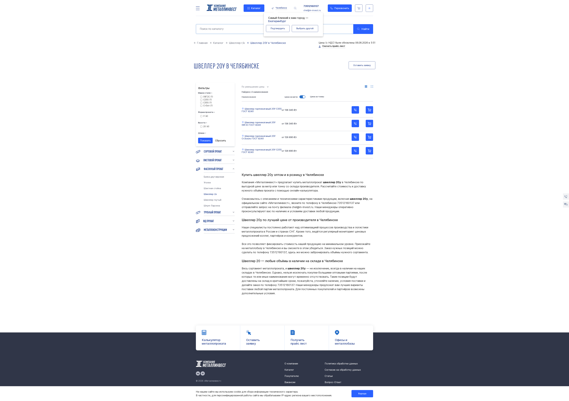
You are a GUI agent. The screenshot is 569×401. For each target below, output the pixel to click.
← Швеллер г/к (235, 42)
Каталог (255, 8)
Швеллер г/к (210, 194)
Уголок (207, 182)
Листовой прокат (212, 160)
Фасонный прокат (213, 169)
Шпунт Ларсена (212, 205)
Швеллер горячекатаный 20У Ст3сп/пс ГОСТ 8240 (258, 137)
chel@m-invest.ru (312, 10)
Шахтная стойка (212, 188)
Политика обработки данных (341, 363)
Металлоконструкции (215, 229)
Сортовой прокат (213, 151)
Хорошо (362, 393)
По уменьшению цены (253, 86)
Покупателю (291, 375)
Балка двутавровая (214, 176)
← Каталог (216, 42)
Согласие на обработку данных (343, 369)
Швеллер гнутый (212, 200)
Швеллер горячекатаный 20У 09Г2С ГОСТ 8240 (258, 123)
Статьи (329, 375)
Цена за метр (291, 97)
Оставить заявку (362, 65)
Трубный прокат (212, 212)
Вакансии (289, 382)
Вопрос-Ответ (333, 382)
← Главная (201, 42)
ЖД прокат (208, 221)
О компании (291, 363)
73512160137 (311, 6)
